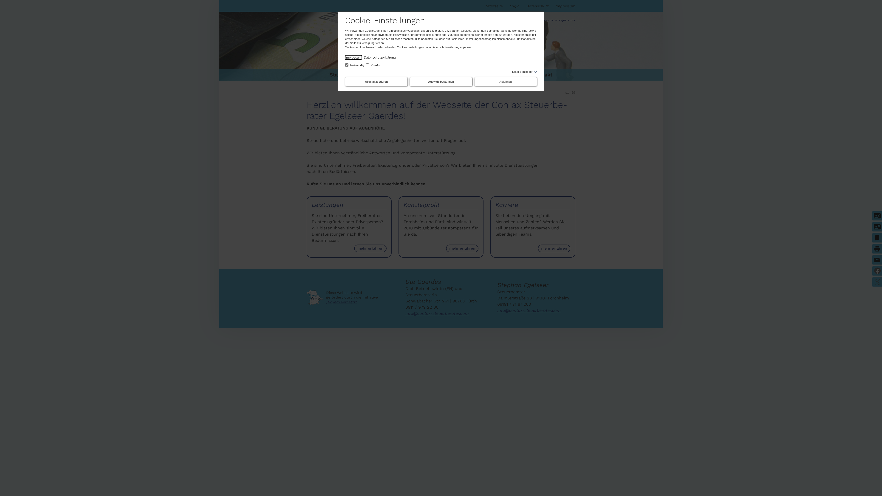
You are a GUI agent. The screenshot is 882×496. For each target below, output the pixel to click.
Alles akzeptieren (376, 81)
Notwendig (357, 65)
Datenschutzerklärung (380, 57)
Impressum (353, 57)
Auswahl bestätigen (441, 81)
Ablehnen (505, 81)
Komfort (376, 65)
